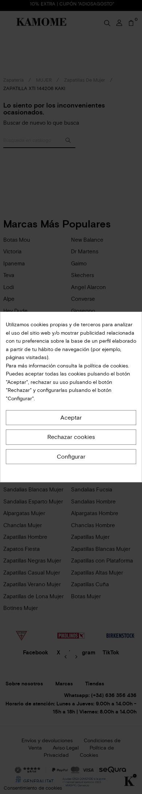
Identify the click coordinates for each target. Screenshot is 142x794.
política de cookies (105, 366)
